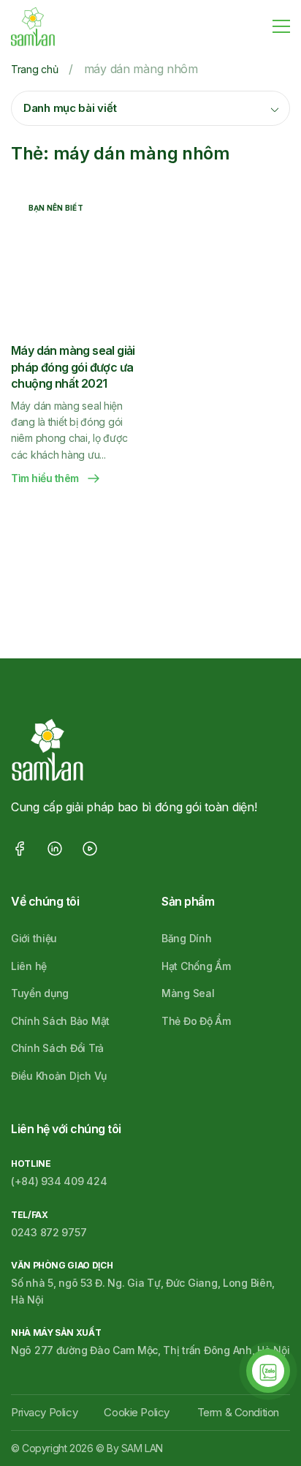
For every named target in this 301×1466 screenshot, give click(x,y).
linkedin (55, 848)
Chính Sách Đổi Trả (57, 1048)
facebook (19, 848)
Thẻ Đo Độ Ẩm (196, 1021)
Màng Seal (187, 993)
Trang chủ (34, 69)
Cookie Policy (136, 1412)
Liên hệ (29, 966)
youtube (90, 848)
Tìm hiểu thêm (45, 478)
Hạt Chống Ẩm (196, 966)
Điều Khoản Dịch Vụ (59, 1076)
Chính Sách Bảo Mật (60, 1021)
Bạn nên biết (55, 207)
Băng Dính (186, 938)
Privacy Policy (44, 1412)
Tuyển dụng (40, 993)
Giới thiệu (34, 938)
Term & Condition (238, 1412)
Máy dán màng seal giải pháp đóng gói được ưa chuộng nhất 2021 (73, 367)
